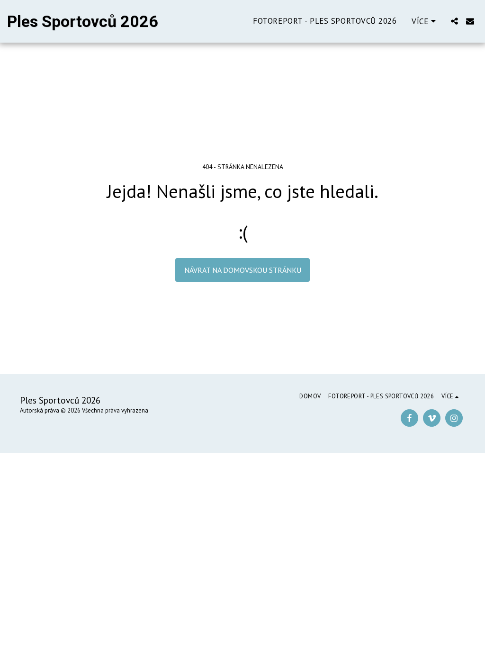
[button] (454, 21)
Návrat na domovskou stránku (242, 270)
